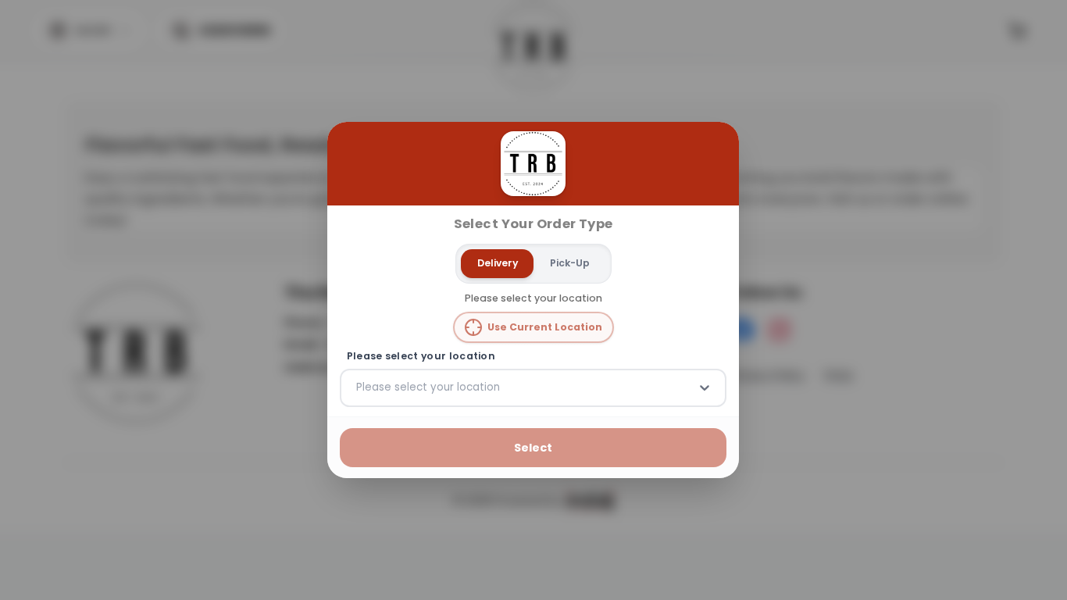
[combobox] (357, 387)
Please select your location (421, 356)
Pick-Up (570, 263)
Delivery (497, 263)
